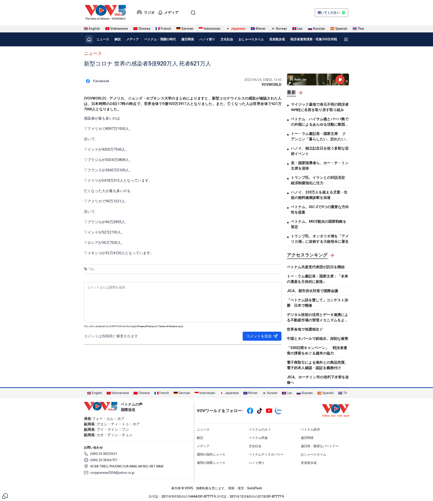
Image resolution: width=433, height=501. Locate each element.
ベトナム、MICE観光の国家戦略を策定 (318, 224)
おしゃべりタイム (251, 39)
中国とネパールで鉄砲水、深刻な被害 (317, 338)
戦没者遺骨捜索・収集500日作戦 (313, 39)
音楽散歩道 (277, 39)
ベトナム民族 (258, 438)
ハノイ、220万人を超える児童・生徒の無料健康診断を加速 (319, 195)
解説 (118, 39)
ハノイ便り (207, 39)
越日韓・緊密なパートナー (320, 446)
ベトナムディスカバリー (266, 454)
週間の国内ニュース (211, 454)
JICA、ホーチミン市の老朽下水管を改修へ (318, 380)
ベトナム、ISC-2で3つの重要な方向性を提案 (320, 209)
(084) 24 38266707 (103, 460)
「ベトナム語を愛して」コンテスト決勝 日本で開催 (317, 303)
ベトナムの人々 (260, 429)
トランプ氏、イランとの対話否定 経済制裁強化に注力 (320, 180)
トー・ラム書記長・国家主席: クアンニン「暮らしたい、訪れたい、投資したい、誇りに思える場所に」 (320, 136)
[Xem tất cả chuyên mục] (346, 39)
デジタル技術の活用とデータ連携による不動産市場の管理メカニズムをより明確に (317, 318)
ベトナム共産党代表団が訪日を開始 (316, 267)
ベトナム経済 (310, 429)
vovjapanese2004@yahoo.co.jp (112, 472)
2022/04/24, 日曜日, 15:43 (262, 80)
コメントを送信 (259, 336)
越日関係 (187, 39)
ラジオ (149, 12)
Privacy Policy (145, 326)
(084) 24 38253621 (103, 454)
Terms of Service (167, 326)
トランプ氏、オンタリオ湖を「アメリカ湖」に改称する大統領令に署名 (320, 239)
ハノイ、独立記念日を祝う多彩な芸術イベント (320, 151)
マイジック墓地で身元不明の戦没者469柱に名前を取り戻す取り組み (320, 107)
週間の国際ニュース (211, 463)
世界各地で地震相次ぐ (305, 329)
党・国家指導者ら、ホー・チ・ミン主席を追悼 (320, 165)
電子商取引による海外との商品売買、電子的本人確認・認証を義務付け (317, 365)
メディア (171, 12)
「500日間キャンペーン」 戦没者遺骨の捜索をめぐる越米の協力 (317, 350)
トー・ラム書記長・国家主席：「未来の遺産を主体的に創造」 (317, 279)
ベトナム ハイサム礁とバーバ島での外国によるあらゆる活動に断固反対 (320, 122)
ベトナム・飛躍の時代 (160, 39)
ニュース (103, 39)
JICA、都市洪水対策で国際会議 (312, 291)
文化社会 (227, 39)
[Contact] (5, 496)
